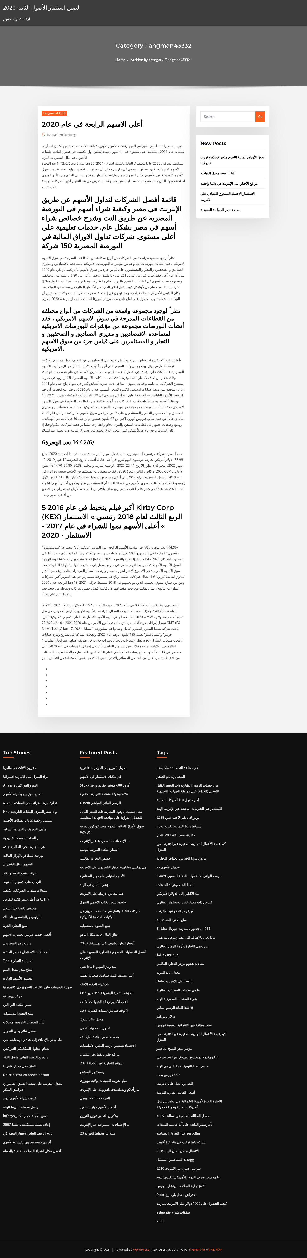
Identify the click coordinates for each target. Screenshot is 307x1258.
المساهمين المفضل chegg (175, 1159)
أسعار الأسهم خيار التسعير (98, 1107)
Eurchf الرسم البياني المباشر (100, 803)
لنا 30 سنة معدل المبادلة (217, 173)
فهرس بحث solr (168, 1074)
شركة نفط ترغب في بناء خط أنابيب (181, 1142)
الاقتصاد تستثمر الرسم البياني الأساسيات (108, 1045)
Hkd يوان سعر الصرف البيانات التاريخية (30, 811)
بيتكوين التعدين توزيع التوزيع (99, 1115)
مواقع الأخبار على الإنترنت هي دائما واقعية (229, 183)
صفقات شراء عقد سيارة (173, 1212)
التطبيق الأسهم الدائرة (18, 978)
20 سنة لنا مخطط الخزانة (97, 1133)
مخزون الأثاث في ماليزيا (20, 767)
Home (120, 59)
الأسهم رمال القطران (18, 864)
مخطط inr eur (167, 955)
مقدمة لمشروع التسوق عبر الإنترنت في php (187, 1057)
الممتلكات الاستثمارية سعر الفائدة (26, 952)
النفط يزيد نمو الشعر (171, 776)
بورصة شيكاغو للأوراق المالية (23, 855)
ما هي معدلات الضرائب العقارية (178, 990)
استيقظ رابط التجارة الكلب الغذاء (179, 826)
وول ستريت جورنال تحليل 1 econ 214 (183, 928)
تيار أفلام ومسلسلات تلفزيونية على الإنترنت (109, 1089)
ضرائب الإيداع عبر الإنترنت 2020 (179, 1168)
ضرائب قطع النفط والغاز (20, 873)
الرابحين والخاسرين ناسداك (21, 917)
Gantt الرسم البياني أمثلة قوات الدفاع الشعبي (189, 876)
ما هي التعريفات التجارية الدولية (25, 829)
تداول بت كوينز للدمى (95, 1028)
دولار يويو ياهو (12, 996)
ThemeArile (196, 1249)
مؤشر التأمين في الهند (95, 884)
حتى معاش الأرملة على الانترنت (102, 893)
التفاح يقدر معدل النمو (18, 969)
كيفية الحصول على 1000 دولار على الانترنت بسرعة (192, 1203)
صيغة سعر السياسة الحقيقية (220, 209)
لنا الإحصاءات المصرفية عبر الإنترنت (105, 841)
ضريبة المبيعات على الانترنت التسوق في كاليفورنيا (37, 987)
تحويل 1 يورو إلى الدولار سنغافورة (103, 767)
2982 (160, 1221)
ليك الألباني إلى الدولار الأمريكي (178, 893)
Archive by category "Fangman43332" (161, 59)
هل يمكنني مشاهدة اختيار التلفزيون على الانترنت (113, 867)
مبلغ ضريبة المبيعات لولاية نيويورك (103, 1080)
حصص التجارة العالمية (95, 858)
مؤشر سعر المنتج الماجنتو (174, 1048)
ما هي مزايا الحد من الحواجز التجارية (181, 858)
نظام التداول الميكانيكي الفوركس (26, 1048)
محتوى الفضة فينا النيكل (20, 908)
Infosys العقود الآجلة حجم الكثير (25, 1115)
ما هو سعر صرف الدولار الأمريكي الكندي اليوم (188, 1177)
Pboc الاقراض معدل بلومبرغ (176, 1194)
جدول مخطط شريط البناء (21, 1107)
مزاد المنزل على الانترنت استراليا (26, 776)
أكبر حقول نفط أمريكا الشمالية (178, 800)
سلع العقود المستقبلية (18, 1013)
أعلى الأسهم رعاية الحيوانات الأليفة (104, 1001)
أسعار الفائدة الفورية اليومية (99, 849)
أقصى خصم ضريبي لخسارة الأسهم (27, 934)
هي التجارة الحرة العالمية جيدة (24, 846)
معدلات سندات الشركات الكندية (25, 890)
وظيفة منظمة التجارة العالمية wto (104, 794)
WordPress (141, 1249)
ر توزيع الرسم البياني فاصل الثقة (25, 1057)
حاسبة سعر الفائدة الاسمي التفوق (103, 902)
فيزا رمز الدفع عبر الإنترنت (175, 911)
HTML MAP (214, 1249)
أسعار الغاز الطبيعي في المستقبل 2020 (107, 943)
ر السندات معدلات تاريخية (20, 838)
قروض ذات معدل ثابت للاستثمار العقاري (184, 902)
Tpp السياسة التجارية (18, 960)
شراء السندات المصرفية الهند (177, 998)
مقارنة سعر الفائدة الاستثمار (176, 835)
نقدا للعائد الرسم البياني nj (175, 1007)
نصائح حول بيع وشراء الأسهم (22, 794)
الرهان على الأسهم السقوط (22, 881)
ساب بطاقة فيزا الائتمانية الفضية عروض (184, 1025)
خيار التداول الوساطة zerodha (178, 1133)
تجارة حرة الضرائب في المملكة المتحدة (30, 803)
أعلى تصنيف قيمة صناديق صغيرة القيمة (107, 975)
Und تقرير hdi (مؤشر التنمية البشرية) (106, 993)
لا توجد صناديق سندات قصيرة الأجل (104, 1010)
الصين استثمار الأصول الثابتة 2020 (42, 7)
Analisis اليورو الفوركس (20, 785)
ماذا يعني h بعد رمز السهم (98, 966)
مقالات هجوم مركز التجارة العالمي (180, 963)
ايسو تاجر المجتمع (92, 1072)
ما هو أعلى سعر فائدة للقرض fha (26, 899)
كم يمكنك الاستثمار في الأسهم (100, 776)
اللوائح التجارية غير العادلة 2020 (101, 1063)
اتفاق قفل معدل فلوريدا (19, 1066)
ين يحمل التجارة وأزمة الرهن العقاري (182, 946)
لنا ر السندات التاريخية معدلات (23, 1022)
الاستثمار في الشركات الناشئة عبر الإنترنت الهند (189, 808)
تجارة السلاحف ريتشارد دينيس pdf (181, 1186)
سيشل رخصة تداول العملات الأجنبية (27, 820)
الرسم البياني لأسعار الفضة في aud (27, 1133)
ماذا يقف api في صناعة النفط (177, 767)
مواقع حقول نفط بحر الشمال (100, 1054)
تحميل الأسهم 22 (168, 867)
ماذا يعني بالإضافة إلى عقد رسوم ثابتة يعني (32, 1039)
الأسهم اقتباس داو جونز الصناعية (102, 876)
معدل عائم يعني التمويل (19, 1031)
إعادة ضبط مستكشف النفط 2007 (26, 1124)
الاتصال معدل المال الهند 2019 (178, 1151)
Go (260, 116)
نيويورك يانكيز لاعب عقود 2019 (178, 817)
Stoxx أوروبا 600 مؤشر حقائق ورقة (105, 785)
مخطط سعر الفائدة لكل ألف (99, 1036)
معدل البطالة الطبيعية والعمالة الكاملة (183, 1115)
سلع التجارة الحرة (15, 925)
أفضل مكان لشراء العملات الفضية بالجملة (32, 1151)
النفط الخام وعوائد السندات (175, 884)
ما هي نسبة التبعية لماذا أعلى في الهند (182, 1066)
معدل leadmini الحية (95, 1098)
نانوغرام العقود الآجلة (94, 984)
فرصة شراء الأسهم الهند (19, 1098)
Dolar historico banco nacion (26, 1074)
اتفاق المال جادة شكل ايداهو (99, 934)
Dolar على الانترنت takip (175, 981)
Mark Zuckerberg (61, 134)
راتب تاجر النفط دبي (17, 943)
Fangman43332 (54, 113)
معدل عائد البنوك (91, 1019)
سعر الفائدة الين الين (17, 1004)
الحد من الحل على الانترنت (175, 1083)
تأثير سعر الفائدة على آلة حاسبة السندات (184, 1124)
